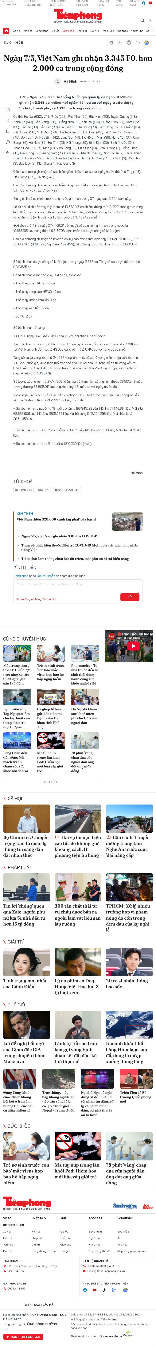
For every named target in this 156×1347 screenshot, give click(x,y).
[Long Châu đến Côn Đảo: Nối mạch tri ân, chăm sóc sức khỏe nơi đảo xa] (17, 740)
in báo (129, 42)
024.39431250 (16, 1271)
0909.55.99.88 (96, 1266)
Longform (125, 1218)
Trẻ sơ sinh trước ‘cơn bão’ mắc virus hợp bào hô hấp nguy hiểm (50, 672)
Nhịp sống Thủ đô (99, 1251)
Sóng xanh (41, 30)
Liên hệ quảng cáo (97, 1261)
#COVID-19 (23, 490)
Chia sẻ (8, 120)
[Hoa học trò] (148, 1206)
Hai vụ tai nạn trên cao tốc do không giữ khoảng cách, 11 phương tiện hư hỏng (78, 846)
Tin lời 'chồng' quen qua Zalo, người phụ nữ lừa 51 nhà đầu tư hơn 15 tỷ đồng (24, 915)
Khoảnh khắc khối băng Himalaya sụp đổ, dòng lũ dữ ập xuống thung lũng (126, 1052)
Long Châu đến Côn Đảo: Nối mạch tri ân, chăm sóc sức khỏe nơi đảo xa (15, 762)
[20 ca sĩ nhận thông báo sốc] (129, 962)
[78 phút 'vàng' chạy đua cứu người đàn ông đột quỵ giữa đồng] (85, 740)
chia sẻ (111, 42)
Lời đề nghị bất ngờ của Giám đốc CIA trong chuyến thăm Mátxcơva (23, 1052)
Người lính (137, 30)
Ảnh (63, 1218)
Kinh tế (28, 30)
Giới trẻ (94, 30)
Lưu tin (8, 131)
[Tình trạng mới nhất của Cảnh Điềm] (26, 962)
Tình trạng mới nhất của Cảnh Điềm (25, 984)
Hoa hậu (122, 1244)
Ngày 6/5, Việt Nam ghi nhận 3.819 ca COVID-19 (59, 536)
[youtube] (150, 3)
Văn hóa (8, 1244)
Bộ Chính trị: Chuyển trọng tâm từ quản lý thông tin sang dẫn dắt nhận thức (26, 846)
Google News (146, 42)
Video (7, 1218)
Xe (147, 30)
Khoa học (94, 1244)
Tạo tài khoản (46, 576)
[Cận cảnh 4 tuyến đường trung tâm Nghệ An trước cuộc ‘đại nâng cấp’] (129, 819)
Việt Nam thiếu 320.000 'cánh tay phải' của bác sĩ (56, 519)
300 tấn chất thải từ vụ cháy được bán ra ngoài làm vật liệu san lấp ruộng (78, 915)
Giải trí (16, 942)
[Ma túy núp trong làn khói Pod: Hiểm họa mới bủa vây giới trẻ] (51, 740)
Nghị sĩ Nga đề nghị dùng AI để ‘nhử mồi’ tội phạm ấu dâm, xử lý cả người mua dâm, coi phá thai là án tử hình (97, 1103)
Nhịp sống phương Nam (131, 1251)
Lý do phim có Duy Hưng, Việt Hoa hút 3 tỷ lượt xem (77, 986)
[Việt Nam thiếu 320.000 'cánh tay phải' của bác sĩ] (127, 521)
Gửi (130, 597)
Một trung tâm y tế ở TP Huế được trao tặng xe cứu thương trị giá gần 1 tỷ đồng (16, 674)
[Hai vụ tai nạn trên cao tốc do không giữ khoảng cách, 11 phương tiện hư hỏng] (78, 819)
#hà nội (43, 490)
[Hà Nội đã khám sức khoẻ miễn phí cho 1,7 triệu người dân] (85, 697)
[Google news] (127, 1290)
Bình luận (8, 142)
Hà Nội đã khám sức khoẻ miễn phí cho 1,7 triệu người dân (84, 716)
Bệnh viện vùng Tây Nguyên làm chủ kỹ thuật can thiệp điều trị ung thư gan (16, 718)
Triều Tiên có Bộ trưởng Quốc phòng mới (135, 1097)
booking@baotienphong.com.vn (106, 1271)
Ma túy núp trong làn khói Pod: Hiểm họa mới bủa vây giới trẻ (50, 762)
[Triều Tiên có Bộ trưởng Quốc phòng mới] (136, 1079)
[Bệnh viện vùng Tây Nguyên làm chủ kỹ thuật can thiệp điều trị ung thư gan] (17, 697)
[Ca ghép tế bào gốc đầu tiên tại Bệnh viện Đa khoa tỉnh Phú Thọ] (51, 697)
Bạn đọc (8, 1251)
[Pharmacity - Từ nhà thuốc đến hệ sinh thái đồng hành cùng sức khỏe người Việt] (85, 653)
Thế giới (82, 30)
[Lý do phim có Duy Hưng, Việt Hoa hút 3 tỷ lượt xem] (78, 962)
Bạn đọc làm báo (25, 1337)
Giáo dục (65, 1244)
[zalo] (116, 1290)
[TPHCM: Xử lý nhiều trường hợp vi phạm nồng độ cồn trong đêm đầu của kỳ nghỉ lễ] (129, 887)
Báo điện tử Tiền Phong (78, 16)
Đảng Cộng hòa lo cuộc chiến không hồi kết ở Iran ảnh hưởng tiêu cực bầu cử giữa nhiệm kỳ (18, 1101)
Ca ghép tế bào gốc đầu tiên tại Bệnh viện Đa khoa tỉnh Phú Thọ (49, 718)
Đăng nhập (20, 576)
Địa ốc (55, 30)
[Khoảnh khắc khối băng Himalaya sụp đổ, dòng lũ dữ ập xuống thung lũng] (129, 1025)
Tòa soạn (10, 1261)
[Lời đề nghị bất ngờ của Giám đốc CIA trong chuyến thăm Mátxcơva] (26, 1025)
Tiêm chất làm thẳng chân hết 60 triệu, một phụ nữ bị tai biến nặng (75, 558)
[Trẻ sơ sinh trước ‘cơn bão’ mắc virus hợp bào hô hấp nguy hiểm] (51, 653)
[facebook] (143, 3)
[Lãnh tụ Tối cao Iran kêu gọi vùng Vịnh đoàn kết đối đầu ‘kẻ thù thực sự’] (78, 1025)
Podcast (95, 1218)
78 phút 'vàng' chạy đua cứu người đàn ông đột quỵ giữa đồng (82, 762)
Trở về (8, 153)
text (120, 42)
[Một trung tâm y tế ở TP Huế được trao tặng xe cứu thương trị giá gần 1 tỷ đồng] (17, 653)
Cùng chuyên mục (24, 639)
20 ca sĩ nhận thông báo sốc (127, 984)
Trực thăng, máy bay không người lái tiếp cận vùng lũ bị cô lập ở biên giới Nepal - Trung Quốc (58, 1101)
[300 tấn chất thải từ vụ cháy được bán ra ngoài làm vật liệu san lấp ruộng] (78, 887)
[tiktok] (106, 1290)
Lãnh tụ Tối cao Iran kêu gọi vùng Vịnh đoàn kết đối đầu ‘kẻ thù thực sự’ (76, 1052)
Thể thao (122, 30)
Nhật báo (39, 1218)
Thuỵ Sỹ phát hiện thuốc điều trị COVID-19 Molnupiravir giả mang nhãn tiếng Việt (79, 547)
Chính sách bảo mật (40, 1304)
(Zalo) (110, 1266)
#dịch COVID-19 (67, 490)
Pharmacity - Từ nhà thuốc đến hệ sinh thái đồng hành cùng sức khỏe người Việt (85, 674)
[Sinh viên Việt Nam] (125, 1206)
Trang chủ (6, 31)
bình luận (138, 42)
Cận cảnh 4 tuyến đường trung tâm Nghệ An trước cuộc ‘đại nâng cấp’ (128, 846)
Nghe (8, 110)
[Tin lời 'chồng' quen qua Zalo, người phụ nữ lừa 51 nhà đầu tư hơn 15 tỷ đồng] (26, 887)
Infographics (13, 1225)
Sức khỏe (68, 30)
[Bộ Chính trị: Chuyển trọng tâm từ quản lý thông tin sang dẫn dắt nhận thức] (26, 819)
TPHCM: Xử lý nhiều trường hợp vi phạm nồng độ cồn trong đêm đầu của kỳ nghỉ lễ (128, 918)
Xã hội (17, 30)
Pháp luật (108, 30)
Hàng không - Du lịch (44, 1251)
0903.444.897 (16, 1288)
